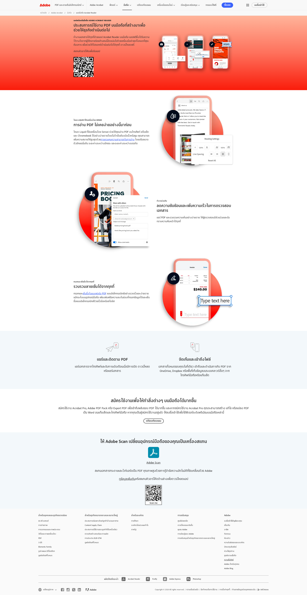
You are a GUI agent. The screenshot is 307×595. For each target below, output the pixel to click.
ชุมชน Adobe (182, 529)
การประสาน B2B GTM (93, 538)
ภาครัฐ (133, 529)
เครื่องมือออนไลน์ (165, 5)
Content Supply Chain (93, 525)
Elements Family (45, 547)
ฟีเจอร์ (112, 5)
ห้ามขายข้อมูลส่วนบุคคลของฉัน (244, 589)
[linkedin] (79, 589)
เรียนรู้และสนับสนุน (189, 5)
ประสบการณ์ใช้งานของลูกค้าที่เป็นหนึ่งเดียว (101, 529)
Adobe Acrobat (96, 5)
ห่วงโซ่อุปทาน (229, 551)
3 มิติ (40, 542)
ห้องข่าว (227, 538)
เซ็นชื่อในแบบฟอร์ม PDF (94, 293)
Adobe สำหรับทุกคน (231, 564)
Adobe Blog (228, 568)
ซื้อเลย (227, 5)
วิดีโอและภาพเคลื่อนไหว (47, 534)
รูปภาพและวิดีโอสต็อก (46, 551)
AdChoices (264, 589)
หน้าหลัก (43, 13)
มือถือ (126, 5)
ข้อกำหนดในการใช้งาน (209, 589)
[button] (247, 5)
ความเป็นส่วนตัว (192, 589)
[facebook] (62, 589)
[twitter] (73, 589)
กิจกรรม (227, 534)
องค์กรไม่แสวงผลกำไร (139, 525)
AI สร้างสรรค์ (43, 521)
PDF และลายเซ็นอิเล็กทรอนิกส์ (68, 5)
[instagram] (68, 589)
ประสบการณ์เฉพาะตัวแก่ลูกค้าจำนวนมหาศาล (101, 521)
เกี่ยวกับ (227, 525)
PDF (40, 538)
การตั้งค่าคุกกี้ (225, 589)
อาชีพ (226, 529)
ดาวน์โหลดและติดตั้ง (185, 525)
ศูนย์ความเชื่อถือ (230, 555)
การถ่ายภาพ (42, 525)
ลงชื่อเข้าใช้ (259, 5)
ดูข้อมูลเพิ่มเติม (127, 479)
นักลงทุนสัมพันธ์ (230, 547)
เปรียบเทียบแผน (144, 5)
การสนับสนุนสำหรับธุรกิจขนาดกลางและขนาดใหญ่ (196, 538)
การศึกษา (134, 521)
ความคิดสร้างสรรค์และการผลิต (96, 534)
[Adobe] (44, 5)
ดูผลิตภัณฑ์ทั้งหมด (45, 555)
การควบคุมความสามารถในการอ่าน (117, 139)
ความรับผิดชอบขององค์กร (234, 542)
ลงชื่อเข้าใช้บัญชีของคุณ (233, 521)
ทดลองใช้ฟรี (211, 5)
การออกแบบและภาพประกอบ (49, 529)
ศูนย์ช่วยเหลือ (183, 521)
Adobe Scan (153, 462)
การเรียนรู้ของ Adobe (186, 534)
